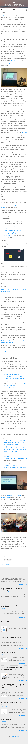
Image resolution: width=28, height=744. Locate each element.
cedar (5, 221)
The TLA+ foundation (6, 15)
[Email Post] (4, 557)
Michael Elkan (17, 738)
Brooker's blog (14, 60)
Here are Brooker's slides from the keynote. (11, 351)
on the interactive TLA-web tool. (13, 495)
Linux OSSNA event (9, 22)
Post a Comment (6, 564)
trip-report (9, 559)
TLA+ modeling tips (6, 719)
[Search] (26, 3)
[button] (26, 10)
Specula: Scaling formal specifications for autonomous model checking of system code (12, 686)
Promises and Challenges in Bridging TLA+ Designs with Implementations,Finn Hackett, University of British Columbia (15, 449)
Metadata (14, 2)
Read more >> (23, 584)
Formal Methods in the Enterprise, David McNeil (15, 458)
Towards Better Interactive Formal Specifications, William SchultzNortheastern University (15, 467)
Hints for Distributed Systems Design (11, 573)
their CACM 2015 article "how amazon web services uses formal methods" (14, 134)
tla (4, 559)
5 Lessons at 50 (5, 622)
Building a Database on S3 (8, 652)
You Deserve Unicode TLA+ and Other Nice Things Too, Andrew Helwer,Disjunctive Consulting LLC (14, 454)
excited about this (5, 497)
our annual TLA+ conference (20, 21)
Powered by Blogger (14, 736)
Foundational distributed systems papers (12, 637)
